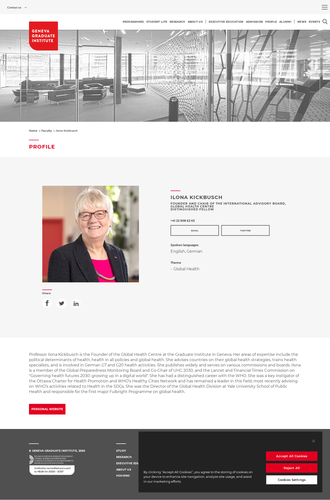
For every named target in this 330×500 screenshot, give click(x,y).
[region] (230, 461)
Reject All (292, 468)
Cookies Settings (292, 480)
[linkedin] (76, 303)
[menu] (325, 7)
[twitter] (61, 303)
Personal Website (47, 409)
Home (33, 130)
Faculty (46, 130)
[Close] (313, 441)
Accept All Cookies (291, 456)
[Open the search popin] (325, 21)
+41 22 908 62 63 (183, 220)
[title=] (43, 35)
